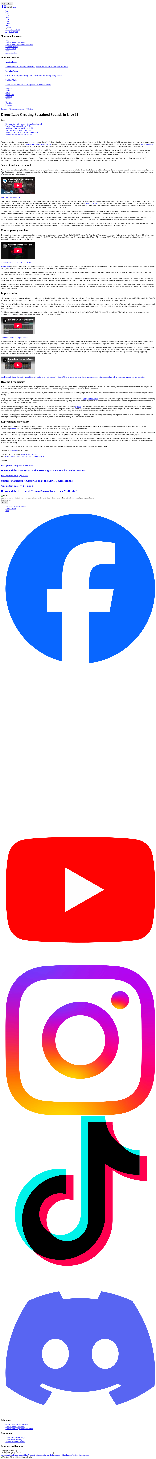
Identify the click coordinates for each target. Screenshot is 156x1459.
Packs (7, 23)
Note (7, 17)
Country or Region (8, 1453)
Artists (7, 91)
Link (7, 19)
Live (7, 11)
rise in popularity (147, 144)
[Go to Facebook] (80, 663)
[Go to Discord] (80, 1416)
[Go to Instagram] (80, 1115)
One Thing (9, 103)
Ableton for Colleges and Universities (19, 45)
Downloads (9, 95)
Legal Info (24, 1455)
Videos (8, 99)
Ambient (24, 456)
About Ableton (10, 49)
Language (4, 1451)
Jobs (7, 51)
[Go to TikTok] (80, 1265)
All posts (8, 88)
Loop (7, 101)
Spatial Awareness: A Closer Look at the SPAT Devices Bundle (37, 480)
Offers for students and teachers (16, 1425)
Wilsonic (13, 429)
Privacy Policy (49, 1455)
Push (7, 13)
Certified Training (11, 47)
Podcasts (8, 105)
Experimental (10, 456)
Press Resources (15, 1455)
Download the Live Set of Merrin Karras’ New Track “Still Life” (39, 490)
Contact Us (5, 1455)
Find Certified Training (13, 1440)
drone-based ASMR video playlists (38, 144)
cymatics (78, 407)
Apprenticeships (11, 53)
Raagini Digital (91, 203)
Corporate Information (36, 1455)
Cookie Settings (60, 1455)
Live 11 (30, 456)
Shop (7, 21)
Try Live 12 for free (12, 30)
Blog (7, 40)
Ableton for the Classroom (15, 43)
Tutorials (8, 97)
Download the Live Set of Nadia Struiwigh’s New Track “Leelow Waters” (43, 470)
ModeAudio (5, 266)
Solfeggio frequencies (90, 399)
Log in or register (11, 32)
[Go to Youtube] (80, 964)
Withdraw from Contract (80, 1455)
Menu (9, 7)
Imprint (68, 1455)
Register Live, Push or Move (15, 507)
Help (7, 25)
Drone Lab (38, 456)
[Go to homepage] (3, 7)
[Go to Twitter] (80, 814)
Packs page (14, 450)
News (7, 93)
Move (7, 15)
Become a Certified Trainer (15, 1442)
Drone (45, 456)
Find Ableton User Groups (15, 1437)
